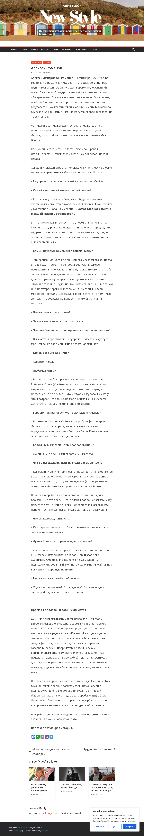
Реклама (93, 50)
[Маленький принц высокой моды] (72, 769)
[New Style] (72, 2)
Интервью (66, 50)
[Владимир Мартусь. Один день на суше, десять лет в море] (102, 769)
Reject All (114, 827)
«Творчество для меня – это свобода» (51, 751)
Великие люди (36, 63)
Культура (45, 50)
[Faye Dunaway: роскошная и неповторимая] (42, 769)
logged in (51, 813)
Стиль (55, 50)
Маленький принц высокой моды (71, 786)
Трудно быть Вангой (98, 749)
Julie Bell (47, 73)
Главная (13, 50)
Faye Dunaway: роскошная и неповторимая (39, 787)
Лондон (34, 50)
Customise (100, 827)
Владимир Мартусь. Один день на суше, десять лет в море (102, 787)
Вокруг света (80, 50)
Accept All (129, 827)
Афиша (24, 50)
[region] (115, 819)
